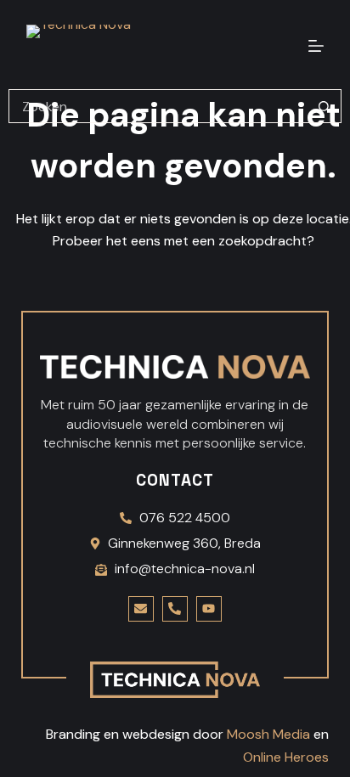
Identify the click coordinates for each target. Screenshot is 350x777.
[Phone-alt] (175, 609)
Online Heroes (286, 757)
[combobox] (158, 106)
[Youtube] (209, 609)
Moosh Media (268, 734)
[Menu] (316, 45)
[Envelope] (141, 609)
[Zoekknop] (324, 106)
